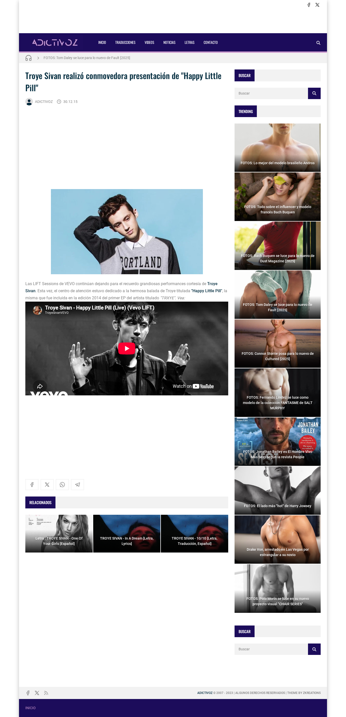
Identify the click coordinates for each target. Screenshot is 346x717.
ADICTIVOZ (44, 102)
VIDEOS (149, 42)
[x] (317, 5)
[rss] (46, 692)
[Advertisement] (173, 20)
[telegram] (77, 484)
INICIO (102, 42)
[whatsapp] (62, 484)
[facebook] (308, 5)
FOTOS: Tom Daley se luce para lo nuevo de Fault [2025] (87, 58)
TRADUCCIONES (125, 42)
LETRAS (190, 42)
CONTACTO (211, 42)
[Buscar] (318, 42)
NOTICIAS (169, 42)
